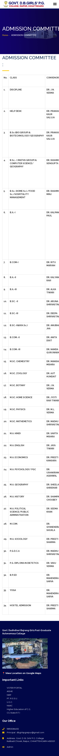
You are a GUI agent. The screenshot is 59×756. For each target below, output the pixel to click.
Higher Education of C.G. (19, 709)
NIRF (9, 695)
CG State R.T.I (13, 712)
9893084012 (13, 729)
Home (5, 35)
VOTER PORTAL (14, 688)
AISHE (10, 691)
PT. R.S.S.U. (12, 698)
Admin (10, 747)
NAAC (10, 705)
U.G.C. (10, 702)
